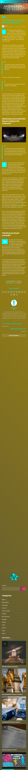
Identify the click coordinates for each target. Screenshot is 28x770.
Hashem (19, 204)
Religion (4, 622)
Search (4, 585)
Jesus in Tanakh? (6, 610)
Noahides (4, 619)
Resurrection (10, 282)
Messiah (19, 281)
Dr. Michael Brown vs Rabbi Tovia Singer (12, 323)
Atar (7, 25)
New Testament (6, 616)
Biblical (3, 599)
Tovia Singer (18, 282)
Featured (4, 608)
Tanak (3, 630)
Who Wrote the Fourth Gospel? (10, 666)
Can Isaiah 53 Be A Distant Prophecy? (11, 722)
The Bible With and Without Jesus (18, 329)
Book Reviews (5, 602)
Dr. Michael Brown (11, 281)
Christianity (5, 605)
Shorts (3, 624)
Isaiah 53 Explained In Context (9, 750)
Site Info (4, 627)
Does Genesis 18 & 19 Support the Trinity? (12, 694)
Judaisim (4, 613)
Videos (3, 633)
